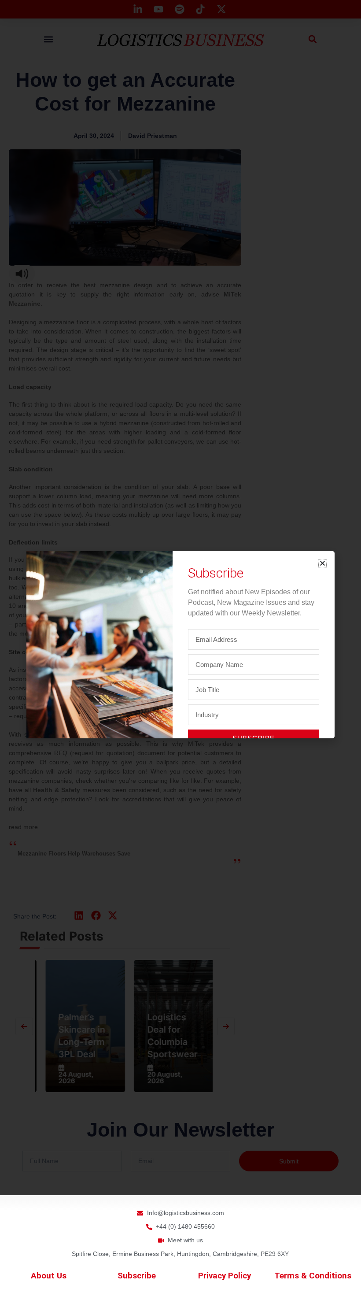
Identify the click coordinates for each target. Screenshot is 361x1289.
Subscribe (137, 1276)
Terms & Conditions (312, 1276)
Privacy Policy (224, 1276)
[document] (180, 644)
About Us (48, 1276)
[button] (322, 563)
